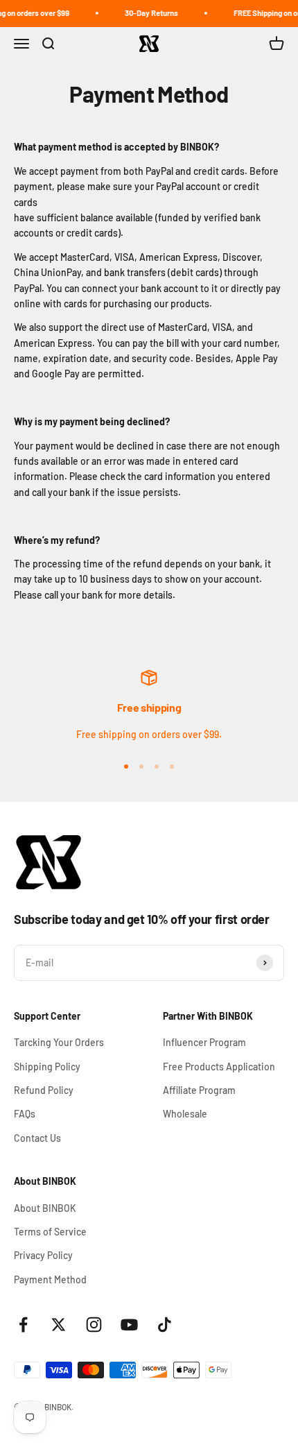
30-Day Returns (147, 12)
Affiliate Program (199, 1090)
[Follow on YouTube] (129, 1324)
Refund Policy (43, 1090)
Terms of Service (50, 1232)
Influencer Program (204, 1042)
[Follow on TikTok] (164, 1324)
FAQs (24, 1114)
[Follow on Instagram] (94, 1324)
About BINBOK (45, 1208)
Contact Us (37, 1138)
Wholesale (185, 1114)
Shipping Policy (47, 1066)
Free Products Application (219, 1066)
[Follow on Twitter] (58, 1324)
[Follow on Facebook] (23, 1324)
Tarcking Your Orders (59, 1042)
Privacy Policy (43, 1255)
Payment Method (50, 1279)
